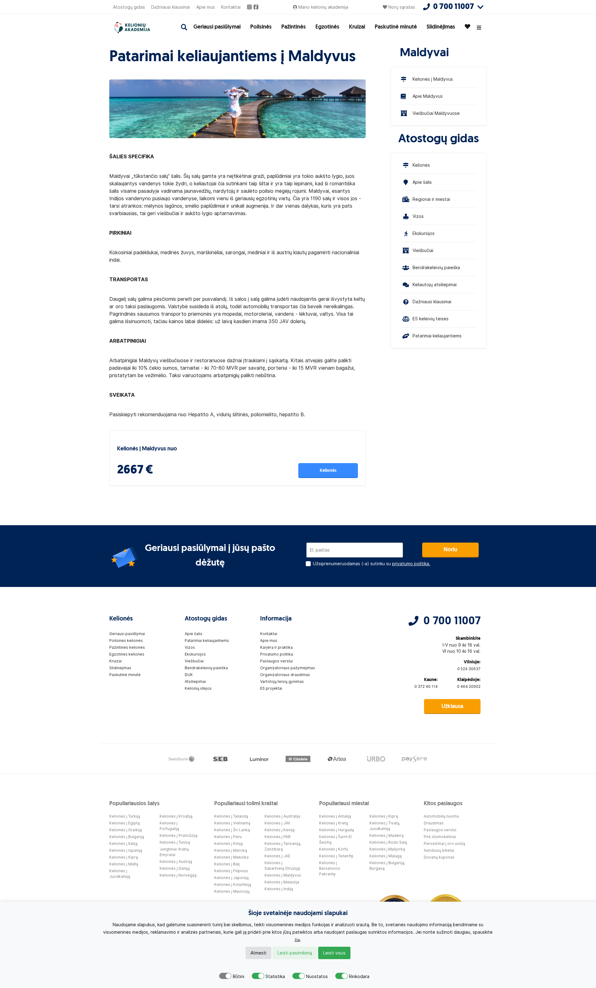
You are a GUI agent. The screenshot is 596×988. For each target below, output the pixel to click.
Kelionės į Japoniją (231, 877)
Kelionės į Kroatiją (176, 816)
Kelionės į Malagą (385, 856)
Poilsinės (261, 27)
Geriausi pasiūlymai (217, 27)
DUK (189, 674)
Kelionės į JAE (277, 856)
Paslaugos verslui (276, 661)
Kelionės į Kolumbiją (232, 884)
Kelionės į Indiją (278, 888)
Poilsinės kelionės (126, 640)
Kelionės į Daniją (175, 868)
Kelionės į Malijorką (387, 849)
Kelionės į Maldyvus (433, 79)
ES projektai (271, 688)
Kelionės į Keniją (279, 830)
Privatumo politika (276, 654)
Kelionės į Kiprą (123, 857)
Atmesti (258, 952)
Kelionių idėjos (198, 688)
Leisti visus (334, 952)
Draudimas (434, 823)
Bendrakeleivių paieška (436, 267)
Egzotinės (327, 27)
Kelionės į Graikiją (125, 830)
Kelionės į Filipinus (231, 870)
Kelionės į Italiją (123, 843)
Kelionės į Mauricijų (232, 891)
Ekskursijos (424, 233)
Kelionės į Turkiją (124, 816)
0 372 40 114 (426, 686)
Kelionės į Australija (282, 816)
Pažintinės (293, 27)
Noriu (450, 550)
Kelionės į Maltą (123, 864)
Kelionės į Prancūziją (178, 835)
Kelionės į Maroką (230, 850)
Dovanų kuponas (439, 857)
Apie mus (205, 7)
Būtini (238, 976)
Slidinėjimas (441, 27)
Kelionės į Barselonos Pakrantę (329, 868)
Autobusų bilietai (439, 850)
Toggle (225, 976)
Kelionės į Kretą (333, 823)
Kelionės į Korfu (333, 849)
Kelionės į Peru (228, 836)
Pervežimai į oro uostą (444, 843)
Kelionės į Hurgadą (336, 830)
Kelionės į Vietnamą (232, 823)
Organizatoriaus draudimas (285, 674)
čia (297, 939)
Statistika (275, 976)
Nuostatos (317, 976)
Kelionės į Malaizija (281, 882)
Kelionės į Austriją (176, 861)
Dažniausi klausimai (170, 7)
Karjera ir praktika (276, 647)
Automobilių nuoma (441, 816)
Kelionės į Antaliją (335, 816)
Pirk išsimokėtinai (440, 836)
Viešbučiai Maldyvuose (436, 113)
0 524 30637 (469, 668)
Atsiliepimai (195, 681)
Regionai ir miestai (431, 199)
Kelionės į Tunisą (175, 842)
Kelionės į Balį (227, 864)
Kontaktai (231, 7)
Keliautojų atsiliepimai (435, 284)
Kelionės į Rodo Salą (388, 842)
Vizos (418, 216)
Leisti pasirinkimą (295, 952)
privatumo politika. (411, 563)
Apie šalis (422, 182)
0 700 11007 (452, 621)
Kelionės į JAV (277, 823)
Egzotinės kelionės (126, 654)
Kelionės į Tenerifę (336, 856)
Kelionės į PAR (277, 836)
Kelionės (328, 470)
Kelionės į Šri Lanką (232, 830)
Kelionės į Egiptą (124, 823)
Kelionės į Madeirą (386, 835)
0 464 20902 (469, 686)
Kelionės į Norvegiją (178, 875)
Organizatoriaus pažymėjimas (287, 667)
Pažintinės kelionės (127, 647)
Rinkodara (359, 976)
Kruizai (357, 27)
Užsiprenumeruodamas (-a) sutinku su (371, 563)
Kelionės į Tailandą (231, 816)
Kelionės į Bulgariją (126, 836)
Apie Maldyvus (428, 96)
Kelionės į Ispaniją (125, 850)
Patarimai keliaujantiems (437, 335)
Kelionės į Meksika (231, 857)
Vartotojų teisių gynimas (282, 681)
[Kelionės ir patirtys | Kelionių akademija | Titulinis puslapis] (138, 27)
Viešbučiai (423, 250)
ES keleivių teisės (431, 318)
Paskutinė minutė (396, 27)
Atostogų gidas (129, 7)
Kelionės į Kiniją (228, 843)
